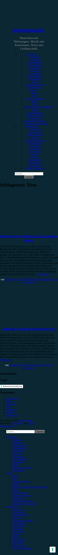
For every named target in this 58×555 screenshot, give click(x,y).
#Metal (35, 101)
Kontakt (10, 412)
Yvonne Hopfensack (35, 168)
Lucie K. (35, 154)
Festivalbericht (35, 65)
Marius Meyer (35, 160)
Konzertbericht (35, 62)
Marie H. (35, 157)
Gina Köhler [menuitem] (18, 526)
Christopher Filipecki (35, 140)
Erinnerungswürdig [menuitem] (21, 467)
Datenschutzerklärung (12, 386)
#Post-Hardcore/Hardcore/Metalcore (38, 105)
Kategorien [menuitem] (11, 437)
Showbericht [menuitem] (18, 451)
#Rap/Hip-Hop (35, 112)
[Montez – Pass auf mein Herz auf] (25, 320)
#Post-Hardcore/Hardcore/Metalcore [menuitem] (30, 487)
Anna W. (35, 137)
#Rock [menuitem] (15, 476)
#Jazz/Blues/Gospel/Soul (36, 123)
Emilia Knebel (35, 143)
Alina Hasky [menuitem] (18, 512)
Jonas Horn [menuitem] (18, 528)
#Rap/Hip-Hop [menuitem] (19, 492)
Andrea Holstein (35, 134)
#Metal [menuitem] (15, 484)
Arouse (31, 423)
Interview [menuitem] (17, 453)
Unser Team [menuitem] (18, 509)
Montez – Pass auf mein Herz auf (29, 329)
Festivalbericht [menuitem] (19, 448)
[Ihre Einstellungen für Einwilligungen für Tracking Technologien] (53, 550)
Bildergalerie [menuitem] (18, 470)
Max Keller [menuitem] (18, 542)
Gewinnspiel (35, 73)
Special (35, 82)
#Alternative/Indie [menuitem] (21, 481)
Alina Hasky (35, 132)
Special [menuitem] (15, 465)
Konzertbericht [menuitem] (19, 445)
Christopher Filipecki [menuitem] (22, 520)
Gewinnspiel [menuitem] (18, 456)
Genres (32, 90)
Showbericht (35, 68)
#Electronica (35, 118)
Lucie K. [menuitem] (16, 534)
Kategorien (32, 54)
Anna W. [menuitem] (16, 517)
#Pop (35, 96)
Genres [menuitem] (9, 473)
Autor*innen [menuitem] (12, 506)
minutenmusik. (29, 30)
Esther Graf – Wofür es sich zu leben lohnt (29, 238)
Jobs (8, 407)
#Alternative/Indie (35, 98)
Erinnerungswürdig (35, 84)
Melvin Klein (35, 165)
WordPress (17, 423)
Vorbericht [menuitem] (17, 442)
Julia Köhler (35, 151)
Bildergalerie (35, 87)
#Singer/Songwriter (35, 115)
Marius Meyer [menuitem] (19, 540)
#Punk (35, 109)
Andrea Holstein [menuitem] (20, 515)
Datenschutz (12, 398)
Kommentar (35, 79)
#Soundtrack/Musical (35, 121)
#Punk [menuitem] (15, 490)
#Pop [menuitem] (14, 478)
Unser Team (35, 129)
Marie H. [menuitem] (16, 537)
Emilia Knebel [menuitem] (19, 523)
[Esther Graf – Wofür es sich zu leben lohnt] (25, 227)
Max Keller (35, 162)
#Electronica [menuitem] (18, 498)
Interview (35, 71)
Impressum (11, 404)
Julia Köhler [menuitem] (18, 531)
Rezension (35, 57)
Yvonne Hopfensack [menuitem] (22, 548)
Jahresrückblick (35, 76)
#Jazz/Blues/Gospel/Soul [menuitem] (24, 503)
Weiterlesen (44, 274)
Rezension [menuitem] (17, 439)
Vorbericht (35, 59)
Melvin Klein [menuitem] (18, 545)
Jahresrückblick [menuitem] (20, 459)
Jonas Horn (35, 148)
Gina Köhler (35, 146)
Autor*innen (32, 126)
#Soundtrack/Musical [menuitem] (22, 501)
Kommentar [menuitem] (18, 462)
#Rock (35, 93)
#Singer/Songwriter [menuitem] (21, 495)
